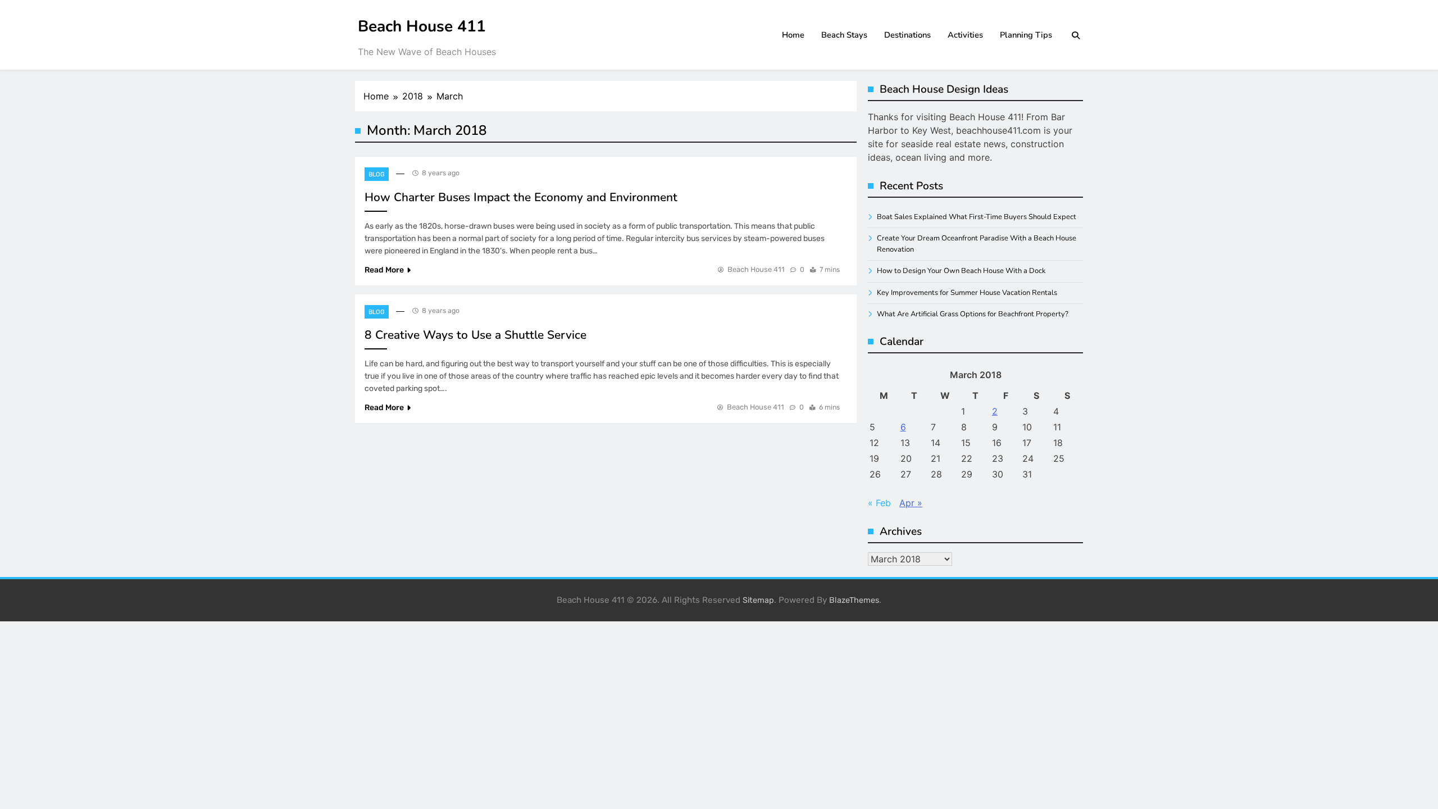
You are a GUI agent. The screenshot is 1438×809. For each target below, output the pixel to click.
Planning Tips (1026, 34)
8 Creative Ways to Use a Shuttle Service (475, 335)
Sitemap (758, 600)
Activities (965, 34)
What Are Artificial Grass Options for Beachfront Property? (972, 314)
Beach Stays (844, 34)
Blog (376, 174)
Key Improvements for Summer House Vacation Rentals (967, 293)
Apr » (910, 502)
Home (793, 34)
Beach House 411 (422, 26)
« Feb (879, 502)
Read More (384, 270)
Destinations (907, 34)
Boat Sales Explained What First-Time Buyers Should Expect (976, 217)
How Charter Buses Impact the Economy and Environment (521, 197)
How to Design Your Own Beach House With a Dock (961, 271)
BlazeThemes (854, 600)
